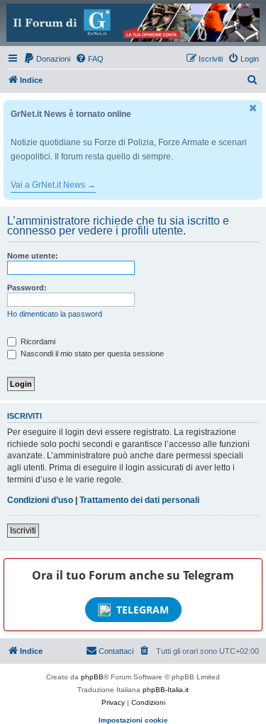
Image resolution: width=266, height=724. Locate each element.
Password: (27, 287)
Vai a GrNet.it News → (53, 185)
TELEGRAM (142, 609)
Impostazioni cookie (133, 720)
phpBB (92, 677)
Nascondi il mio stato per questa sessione (91, 353)
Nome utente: (32, 255)
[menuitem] (46, 58)
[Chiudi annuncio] (253, 108)
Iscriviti (23, 531)
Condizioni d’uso (40, 500)
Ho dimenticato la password (54, 314)
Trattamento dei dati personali (139, 500)
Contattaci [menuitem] (116, 651)
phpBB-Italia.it (166, 690)
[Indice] (133, 23)
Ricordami (36, 341)
